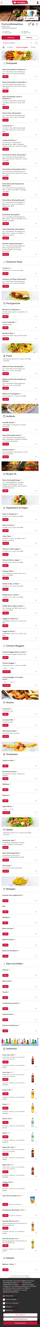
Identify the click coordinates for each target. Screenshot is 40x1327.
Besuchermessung (12, 1303)
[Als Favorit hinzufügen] (36, 24)
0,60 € (5, 975)
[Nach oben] (3, 47)
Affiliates (9, 1307)
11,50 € (5, 120)
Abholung (29, 37)
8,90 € (5, 725)
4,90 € (5, 789)
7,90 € (5, 491)
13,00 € (5, 134)
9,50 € (5, 209)
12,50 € (5, 107)
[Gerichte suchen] (31, 43)
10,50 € (5, 163)
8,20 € (5, 194)
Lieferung (10, 38)
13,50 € (5, 457)
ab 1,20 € (6, 812)
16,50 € (5, 149)
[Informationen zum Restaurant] (33, 24)
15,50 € (5, 444)
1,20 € (5, 1204)
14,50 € (5, 223)
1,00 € (5, 997)
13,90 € (5, 373)
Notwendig (9, 1296)
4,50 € (5, 766)
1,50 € (5, 923)
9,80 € (5, 565)
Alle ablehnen (20, 1315)
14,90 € (5, 388)
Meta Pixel (9, 1310)
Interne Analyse (11, 1299)
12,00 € (5, 286)
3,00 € (5, 1228)
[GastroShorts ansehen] (29, 24)
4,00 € (5, 912)
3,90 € (5, 1079)
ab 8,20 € (6, 671)
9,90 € (5, 76)
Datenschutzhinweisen (11, 1292)
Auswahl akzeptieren (20, 1319)
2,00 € (5, 1215)
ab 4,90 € (6, 685)
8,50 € (5, 273)
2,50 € (5, 1062)
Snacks (33, 47)
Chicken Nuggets (22, 47)
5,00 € (5, 1269)
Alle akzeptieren (20, 1323)
